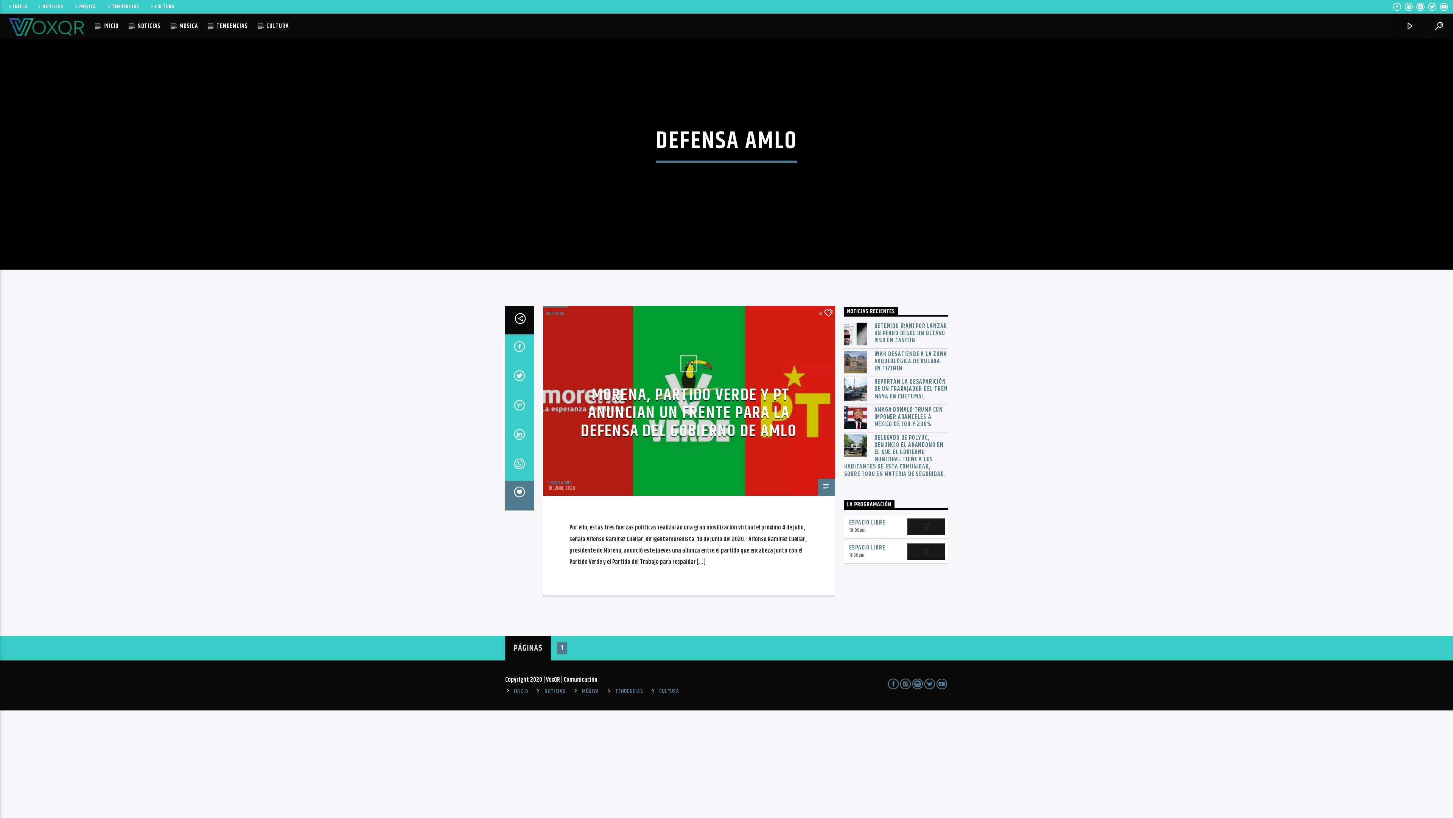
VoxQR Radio (559, 483)
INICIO (20, 7)
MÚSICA (87, 7)
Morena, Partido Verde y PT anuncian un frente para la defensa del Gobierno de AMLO (689, 413)
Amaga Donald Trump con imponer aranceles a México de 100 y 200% (908, 417)
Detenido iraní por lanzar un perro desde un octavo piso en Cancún (910, 334)
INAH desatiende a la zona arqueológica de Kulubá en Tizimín (910, 362)
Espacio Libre (867, 523)
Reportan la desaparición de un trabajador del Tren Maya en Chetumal (911, 389)
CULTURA (164, 7)
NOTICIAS (53, 7)
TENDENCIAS (125, 7)
